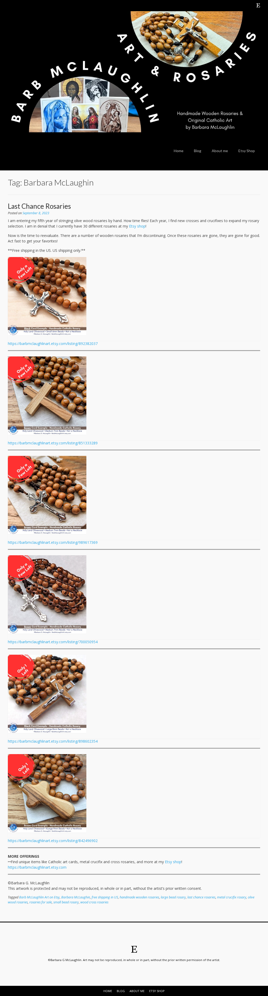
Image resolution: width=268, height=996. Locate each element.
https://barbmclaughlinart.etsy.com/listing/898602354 (53, 741)
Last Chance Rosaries (39, 206)
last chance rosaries (201, 897)
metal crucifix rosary (231, 897)
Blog (197, 150)
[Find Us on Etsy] (258, 5)
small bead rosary (66, 902)
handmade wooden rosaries (139, 897)
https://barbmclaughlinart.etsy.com (37, 867)
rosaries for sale (40, 902)
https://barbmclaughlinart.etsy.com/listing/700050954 (53, 641)
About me (220, 150)
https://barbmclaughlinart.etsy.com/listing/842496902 (53, 840)
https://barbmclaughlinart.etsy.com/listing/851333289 (53, 442)
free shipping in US (105, 897)
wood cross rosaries (94, 902)
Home (178, 150)
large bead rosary (173, 897)
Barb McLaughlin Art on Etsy (39, 897)
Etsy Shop (246, 150)
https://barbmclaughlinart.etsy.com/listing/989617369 (53, 542)
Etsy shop (137, 226)
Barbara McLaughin (75, 897)
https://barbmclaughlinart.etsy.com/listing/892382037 (53, 343)
